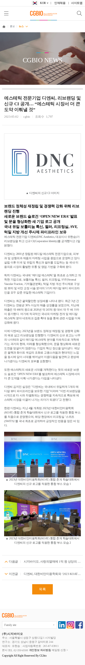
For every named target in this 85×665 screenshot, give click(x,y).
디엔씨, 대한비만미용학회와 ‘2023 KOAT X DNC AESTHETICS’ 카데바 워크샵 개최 (52, 574)
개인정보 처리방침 (40, 650)
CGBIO (43, 13)
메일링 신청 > (60, 650)
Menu (6, 13)
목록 (42, 589)
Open (77, 13)
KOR (43, 3)
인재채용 (59, 3)
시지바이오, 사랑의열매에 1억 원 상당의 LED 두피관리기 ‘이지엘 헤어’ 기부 (52, 561)
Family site (10, 625)
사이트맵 (76, 3)
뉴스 (21, 26)
